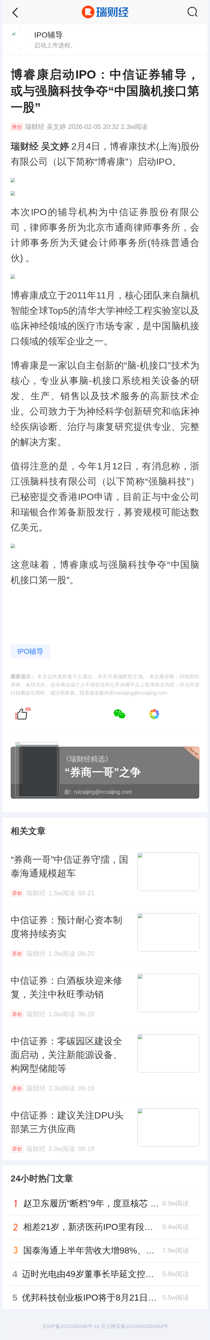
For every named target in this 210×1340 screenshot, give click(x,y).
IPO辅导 (30, 651)
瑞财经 (35, 126)
